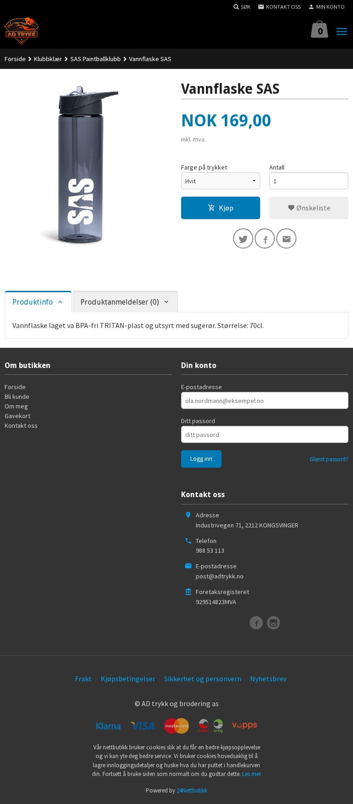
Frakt (83, 678)
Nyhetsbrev (268, 678)
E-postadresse (201, 387)
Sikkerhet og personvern (202, 678)
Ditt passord (198, 421)
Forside (15, 59)
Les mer (251, 774)
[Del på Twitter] (243, 238)
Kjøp (226, 207)
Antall (277, 167)
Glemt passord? (329, 459)
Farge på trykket (204, 167)
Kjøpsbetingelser (128, 678)
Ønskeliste (312, 207)
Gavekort (17, 416)
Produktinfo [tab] (32, 302)
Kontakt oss (21, 425)
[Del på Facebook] (265, 238)
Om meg (16, 406)
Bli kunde (17, 396)
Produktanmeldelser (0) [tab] (119, 302)
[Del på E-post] (286, 238)
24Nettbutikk (191, 790)
